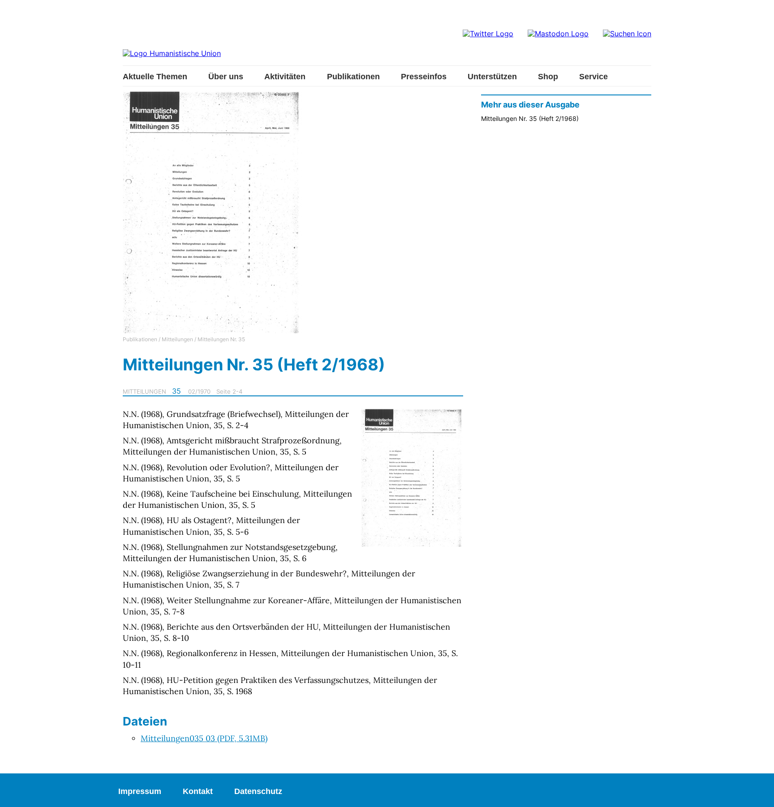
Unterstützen (492, 76)
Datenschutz (258, 791)
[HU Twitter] (488, 34)
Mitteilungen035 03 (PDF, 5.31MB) (204, 738)
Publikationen (353, 76)
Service (593, 76)
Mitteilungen (177, 339)
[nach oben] (758, 791)
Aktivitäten (284, 76)
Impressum (139, 791)
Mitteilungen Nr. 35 (221, 339)
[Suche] (627, 34)
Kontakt (198, 791)
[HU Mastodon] (558, 34)
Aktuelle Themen (155, 76)
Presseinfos (424, 76)
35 (176, 390)
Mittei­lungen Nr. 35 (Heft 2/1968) (530, 118)
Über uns (225, 76)
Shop (548, 76)
